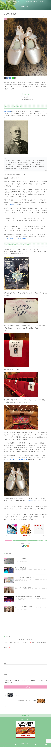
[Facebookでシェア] (7, 78)
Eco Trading (30, 500)
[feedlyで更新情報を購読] (25, 546)
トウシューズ (21, 540)
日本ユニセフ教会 (14, 204)
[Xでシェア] (5, 78)
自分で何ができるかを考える (24, 97)
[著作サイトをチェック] (23, 546)
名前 (6, 663)
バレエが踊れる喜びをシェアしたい (26, 99)
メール (6, 669)
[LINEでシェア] (13, 78)
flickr (9, 154)
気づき (11, 540)
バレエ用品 (27, 540)
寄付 (46, 540)
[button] (15, 78)
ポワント (41, 540)
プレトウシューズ (34, 540)
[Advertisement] (25, 624)
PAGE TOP (26, 715)
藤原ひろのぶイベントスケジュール (16, 238)
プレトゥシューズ (11, 459)
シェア (15, 540)
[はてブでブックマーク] (10, 78)
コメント (7, 647)
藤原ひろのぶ (7, 111)
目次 (23, 94)
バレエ (6, 540)
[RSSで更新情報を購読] (28, 546)
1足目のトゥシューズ (22, 459)
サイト (5, 674)
